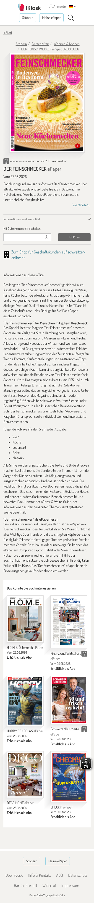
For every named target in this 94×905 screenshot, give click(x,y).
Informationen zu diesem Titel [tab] (21, 219)
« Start (7, 32)
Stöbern (27, 17)
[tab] (47, 228)
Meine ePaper (51, 17)
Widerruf (49, 885)
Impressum (70, 885)
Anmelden (60, 6)
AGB (59, 875)
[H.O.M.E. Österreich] (25, 619)
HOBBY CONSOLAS (25, 731)
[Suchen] (71, 18)
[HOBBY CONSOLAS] (25, 701)
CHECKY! (61, 807)
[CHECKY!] (68, 776)
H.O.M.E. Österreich (25, 647)
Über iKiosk (14, 875)
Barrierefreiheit (25, 885)
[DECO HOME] (25, 774)
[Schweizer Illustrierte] (68, 700)
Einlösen (74, 237)
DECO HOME (20, 803)
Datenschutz (77, 875)
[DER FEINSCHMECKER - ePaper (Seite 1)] (47, 103)
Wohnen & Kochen (67, 44)
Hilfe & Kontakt (39, 875)
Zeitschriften (40, 44)
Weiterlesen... (82, 205)
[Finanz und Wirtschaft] (68, 622)
